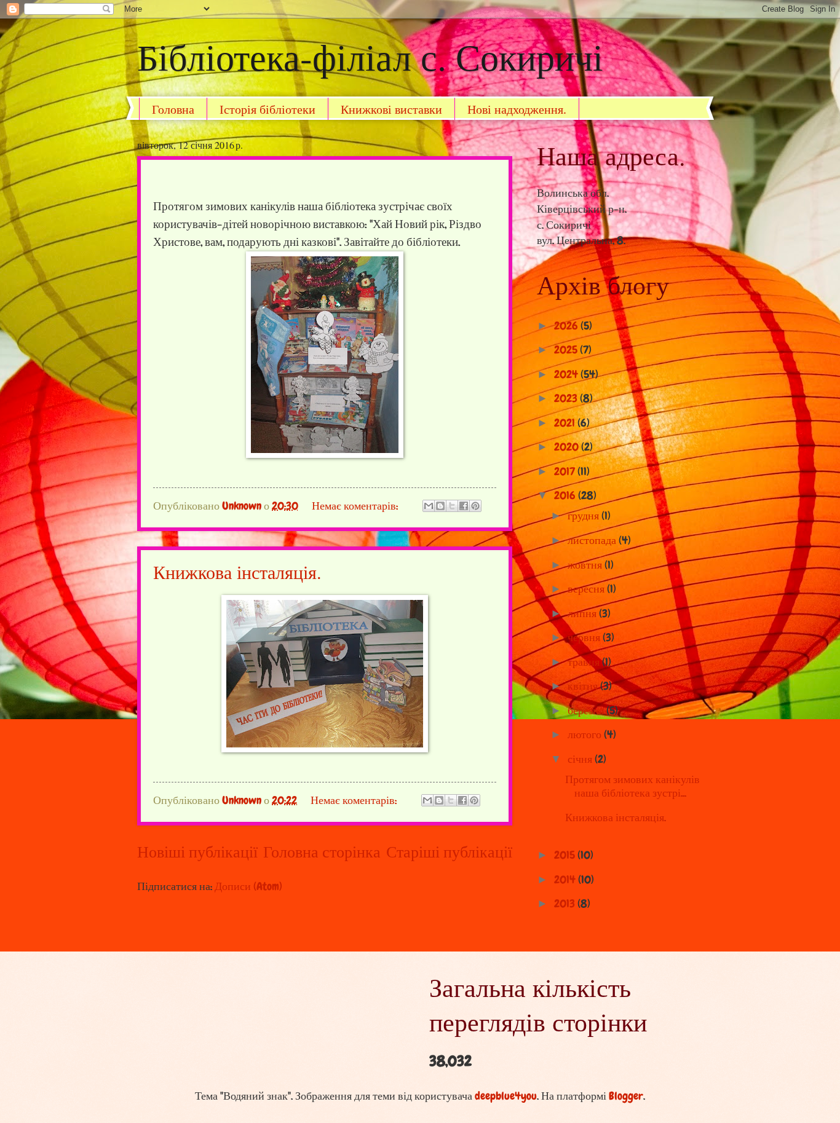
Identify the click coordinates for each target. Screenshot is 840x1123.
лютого (586, 734)
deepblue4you (506, 1096)
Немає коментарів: (356, 505)
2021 (565, 423)
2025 (567, 349)
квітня (584, 686)
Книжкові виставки (391, 109)
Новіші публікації (197, 852)
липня (583, 613)
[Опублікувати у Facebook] (464, 506)
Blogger (626, 1096)
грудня (584, 515)
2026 (567, 325)
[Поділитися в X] (452, 506)
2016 (566, 495)
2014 (566, 879)
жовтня (586, 565)
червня (585, 637)
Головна (173, 109)
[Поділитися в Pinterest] (475, 506)
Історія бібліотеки (267, 109)
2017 (565, 471)
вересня (587, 588)
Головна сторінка (322, 852)
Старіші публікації (449, 852)
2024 (567, 374)
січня (581, 759)
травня (585, 662)
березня (587, 710)
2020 (567, 446)
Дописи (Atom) (248, 886)
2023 (567, 398)
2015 (565, 855)
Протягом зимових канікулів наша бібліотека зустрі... (632, 786)
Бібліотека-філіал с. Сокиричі (370, 56)
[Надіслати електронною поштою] (428, 506)
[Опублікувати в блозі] (440, 506)
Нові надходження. (516, 109)
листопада (593, 540)
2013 (565, 903)
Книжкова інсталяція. (237, 571)
